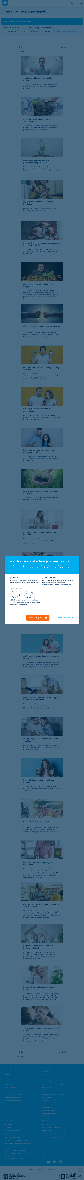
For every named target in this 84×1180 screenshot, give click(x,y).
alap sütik (15, 577)
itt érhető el (66, 568)
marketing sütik (17, 589)
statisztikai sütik (50, 577)
